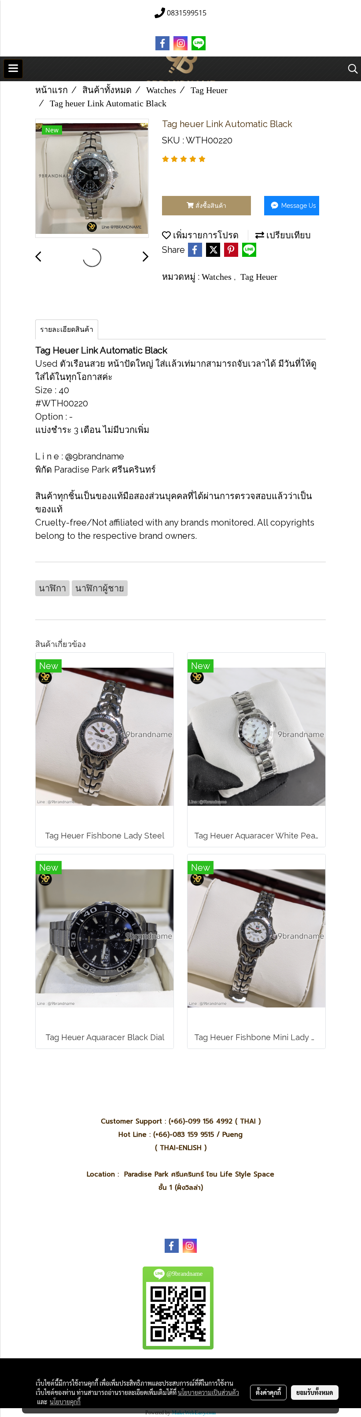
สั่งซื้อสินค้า (210, 205)
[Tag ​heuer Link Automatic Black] (92, 178)
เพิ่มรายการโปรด (205, 235)
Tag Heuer (258, 277)
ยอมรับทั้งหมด (314, 1392)
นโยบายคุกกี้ (65, 1402)
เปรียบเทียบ (287, 235)
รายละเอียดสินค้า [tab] (66, 329)
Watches (218, 277)
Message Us (298, 205)
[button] (350, 69)
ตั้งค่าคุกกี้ (268, 1392)
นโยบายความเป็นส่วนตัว (208, 1392)
